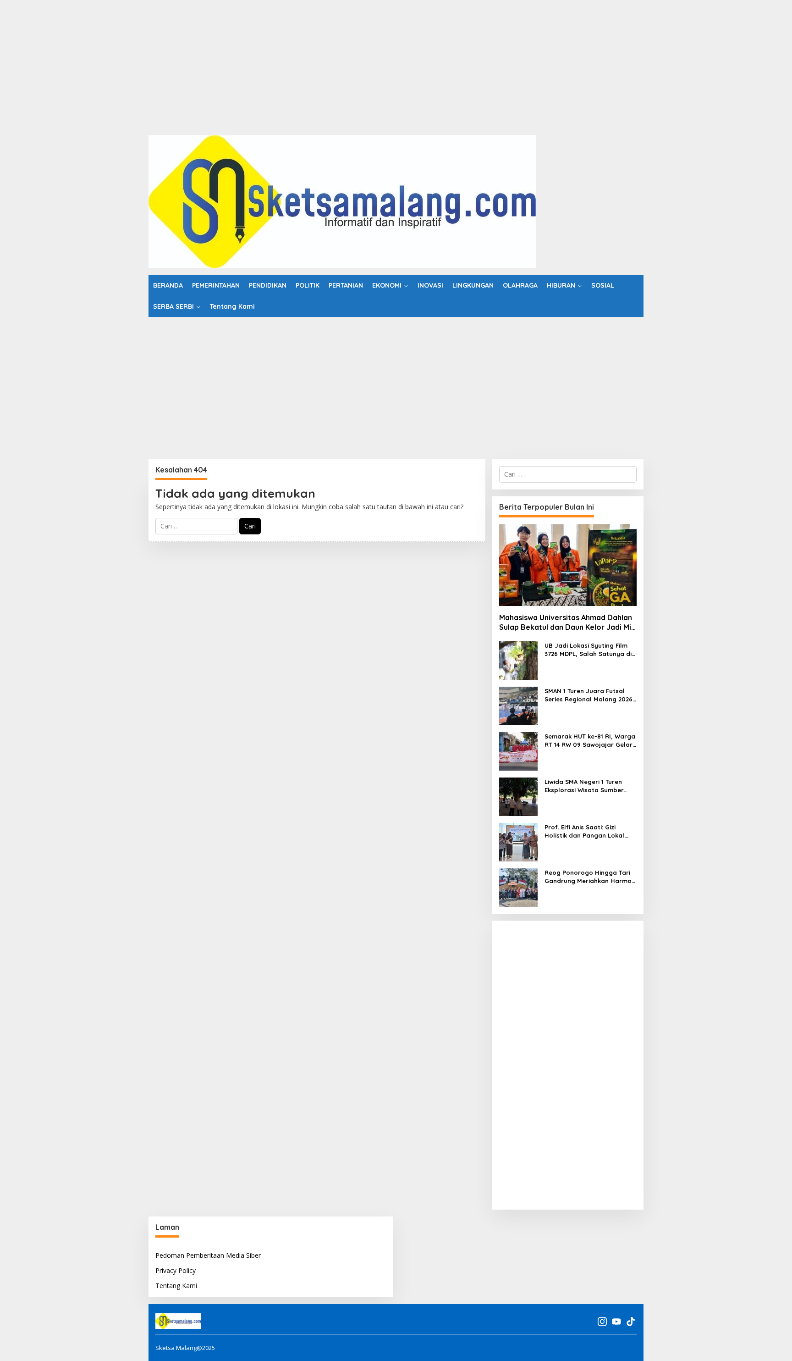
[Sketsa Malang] (342, 200)
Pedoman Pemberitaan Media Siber (208, 1255)
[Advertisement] (275, 64)
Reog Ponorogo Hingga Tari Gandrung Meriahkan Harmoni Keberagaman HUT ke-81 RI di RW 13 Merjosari (590, 877)
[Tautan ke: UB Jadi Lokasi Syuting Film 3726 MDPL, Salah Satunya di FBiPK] (518, 660)
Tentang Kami (176, 1285)
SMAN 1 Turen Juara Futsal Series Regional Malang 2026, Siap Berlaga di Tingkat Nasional (589, 695)
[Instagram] (602, 1322)
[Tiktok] (631, 1322)
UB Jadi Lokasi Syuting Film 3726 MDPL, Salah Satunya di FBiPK (588, 650)
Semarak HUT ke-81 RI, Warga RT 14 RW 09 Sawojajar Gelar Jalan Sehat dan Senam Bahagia (589, 741)
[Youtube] (616, 1322)
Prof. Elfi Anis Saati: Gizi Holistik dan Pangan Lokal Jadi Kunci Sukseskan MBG (584, 831)
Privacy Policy (175, 1270)
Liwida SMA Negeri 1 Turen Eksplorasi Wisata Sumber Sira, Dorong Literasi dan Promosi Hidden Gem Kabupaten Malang (584, 786)
